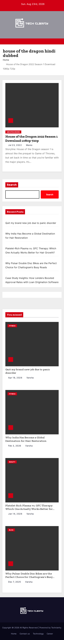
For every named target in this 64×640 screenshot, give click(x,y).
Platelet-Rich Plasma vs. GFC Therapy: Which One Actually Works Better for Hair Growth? (29, 509)
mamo (28, 145)
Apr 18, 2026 (15, 377)
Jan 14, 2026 (15, 513)
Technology (38, 633)
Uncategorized (13, 132)
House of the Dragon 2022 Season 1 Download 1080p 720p (31, 138)
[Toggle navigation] (59, 41)
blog (11, 530)
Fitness (12, 326)
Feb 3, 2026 (15, 445)
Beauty (12, 462)
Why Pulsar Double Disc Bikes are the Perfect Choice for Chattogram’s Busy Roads (29, 577)
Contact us (25, 633)
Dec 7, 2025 (15, 582)
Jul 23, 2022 (15, 145)
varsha (30, 377)
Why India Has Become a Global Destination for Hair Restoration (25, 439)
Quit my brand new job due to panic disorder (30, 222)
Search (12, 184)
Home (6, 59)
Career (50, 633)
